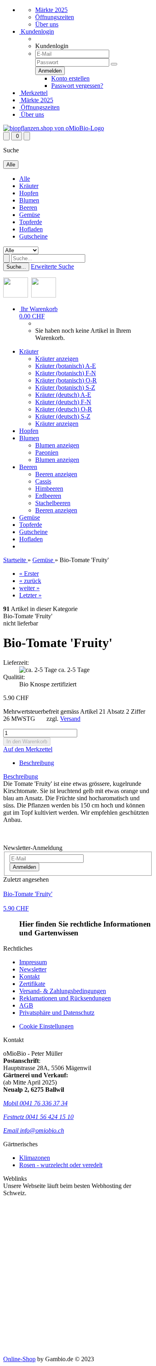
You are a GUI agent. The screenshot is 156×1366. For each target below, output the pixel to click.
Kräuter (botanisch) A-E (65, 365)
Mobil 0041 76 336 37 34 (35, 1103)
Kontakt (29, 976)
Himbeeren (49, 488)
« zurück (30, 580)
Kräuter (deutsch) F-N (63, 402)
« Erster (29, 573)
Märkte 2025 (51, 9)
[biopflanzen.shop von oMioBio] (53, 128)
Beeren (28, 207)
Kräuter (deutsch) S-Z (62, 416)
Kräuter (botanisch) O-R (66, 380)
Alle (24, 178)
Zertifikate (32, 983)
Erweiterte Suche (52, 266)
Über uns (46, 24)
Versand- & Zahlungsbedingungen (62, 991)
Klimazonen (34, 1157)
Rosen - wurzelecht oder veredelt (60, 1165)
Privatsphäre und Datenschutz (56, 1012)
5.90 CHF (16, 908)
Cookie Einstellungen (46, 1026)
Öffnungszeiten (54, 17)
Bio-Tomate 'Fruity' (27, 893)
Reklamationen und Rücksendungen (65, 998)
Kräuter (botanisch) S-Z (65, 387)
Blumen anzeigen (57, 445)
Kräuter (28, 185)
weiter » (29, 588)
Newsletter (32, 969)
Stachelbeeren (52, 503)
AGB (26, 1005)
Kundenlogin (36, 31)
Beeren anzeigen (56, 474)
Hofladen (31, 229)
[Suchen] (6, 258)
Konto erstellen (70, 78)
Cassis (43, 481)
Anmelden (24, 867)
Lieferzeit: (16, 662)
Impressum (33, 962)
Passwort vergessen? (77, 85)
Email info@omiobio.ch (33, 1130)
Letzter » (30, 595)
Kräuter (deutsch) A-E (63, 394)
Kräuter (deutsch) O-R (63, 409)
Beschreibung (36, 762)
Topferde (30, 222)
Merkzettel (33, 92)
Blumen (29, 200)
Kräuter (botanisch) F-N (65, 373)
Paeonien (46, 452)
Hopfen (28, 193)
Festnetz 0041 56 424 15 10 (38, 1116)
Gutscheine (33, 236)
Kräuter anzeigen (56, 358)
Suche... (16, 267)
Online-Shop (19, 1359)
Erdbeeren (48, 495)
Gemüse (29, 214)
